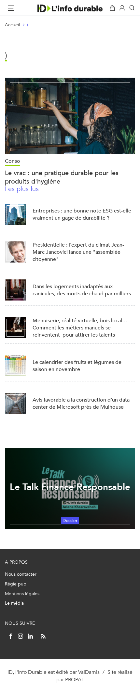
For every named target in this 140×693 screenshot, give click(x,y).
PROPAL (74, 679)
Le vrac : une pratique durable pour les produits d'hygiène (62, 177)
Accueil (12, 25)
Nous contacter (20, 574)
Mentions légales (22, 594)
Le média (14, 603)
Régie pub (15, 584)
